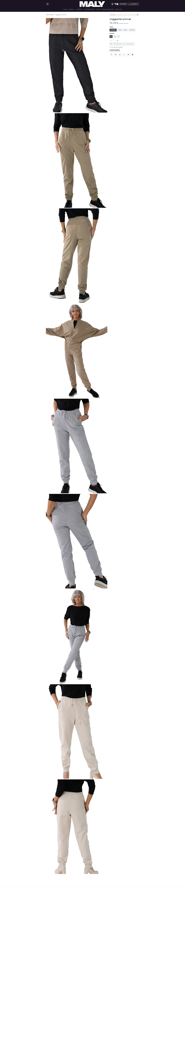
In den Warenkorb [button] (117, 44)
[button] (47, 4)
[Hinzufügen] (117, 40)
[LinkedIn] (120, 54)
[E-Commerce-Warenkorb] (112, 4)
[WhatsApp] (124, 54)
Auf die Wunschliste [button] (117, 47)
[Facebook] (111, 54)
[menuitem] (65, 9)
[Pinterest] (128, 54)
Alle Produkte (50, 14)
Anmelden (123, 4)
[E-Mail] (132, 54)
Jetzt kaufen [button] (129, 44)
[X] (115, 54)
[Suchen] (137, 15)
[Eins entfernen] (110, 40)
